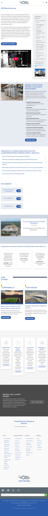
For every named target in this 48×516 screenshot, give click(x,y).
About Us (39, 440)
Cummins (17, 440)
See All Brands (18, 438)
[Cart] (46, 2)
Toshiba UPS (17, 454)
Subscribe (39, 449)
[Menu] (1, 2)
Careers (39, 445)
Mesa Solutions (18, 452)
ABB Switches (18, 457)
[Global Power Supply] (24, 3)
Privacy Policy (28, 505)
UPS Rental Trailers (8, 206)
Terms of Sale (29, 446)
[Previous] (2, 228)
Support (28, 454)
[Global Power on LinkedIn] (3, 490)
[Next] (45, 228)
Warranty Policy (29, 452)
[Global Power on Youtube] (8, 490)
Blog (38, 438)
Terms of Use (20, 505)
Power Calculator (30, 438)
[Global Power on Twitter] (18, 490)
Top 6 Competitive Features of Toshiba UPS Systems (34, 222)
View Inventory (7, 438)
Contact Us (39, 447)
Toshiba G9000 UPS (8, 198)
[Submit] (46, 495)
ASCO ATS (17, 459)
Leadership (39, 442)
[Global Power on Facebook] (13, 490)
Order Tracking (29, 440)
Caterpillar (17, 446)
